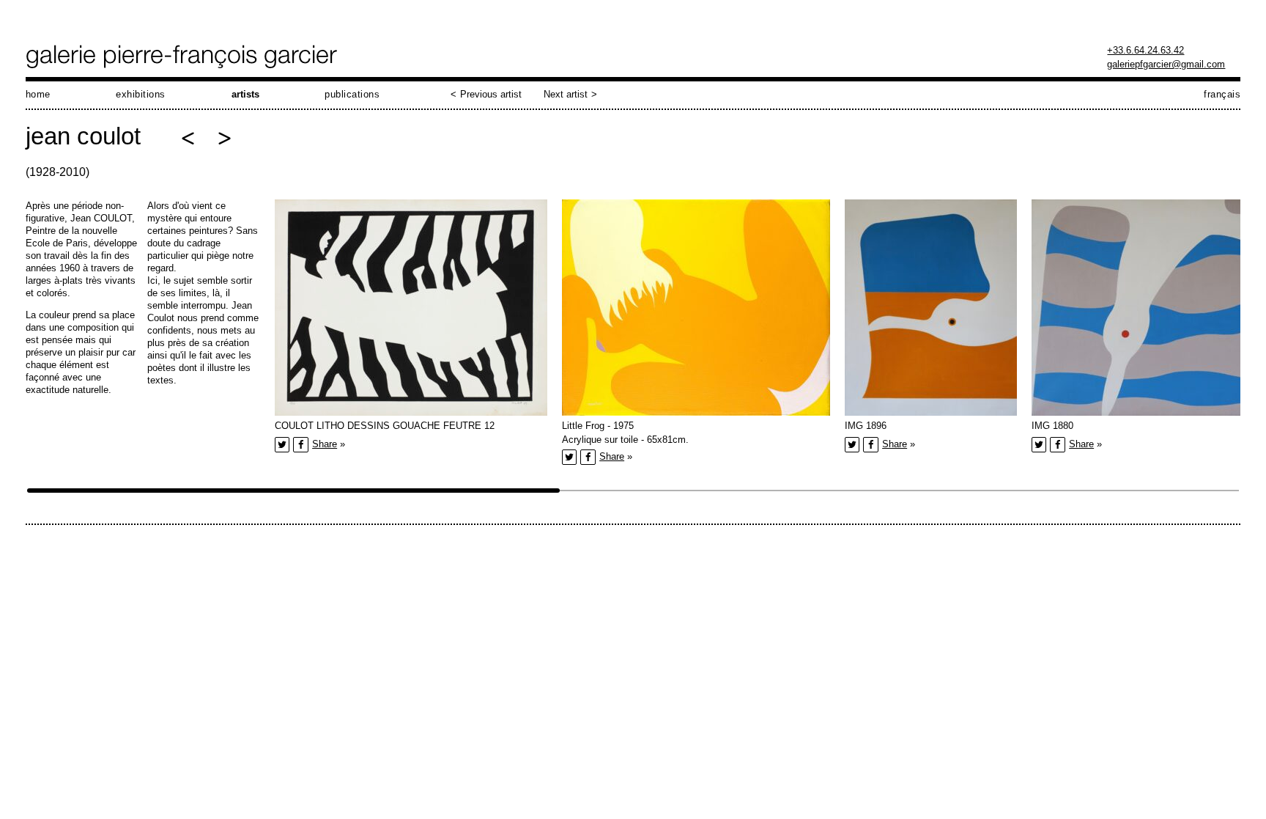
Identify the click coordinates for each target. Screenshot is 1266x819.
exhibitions (141, 94)
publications (352, 94)
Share (324, 443)
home (38, 94)
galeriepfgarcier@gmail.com (1166, 64)
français (1222, 94)
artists (245, 94)
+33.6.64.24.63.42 (1145, 50)
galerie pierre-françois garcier (183, 56)
